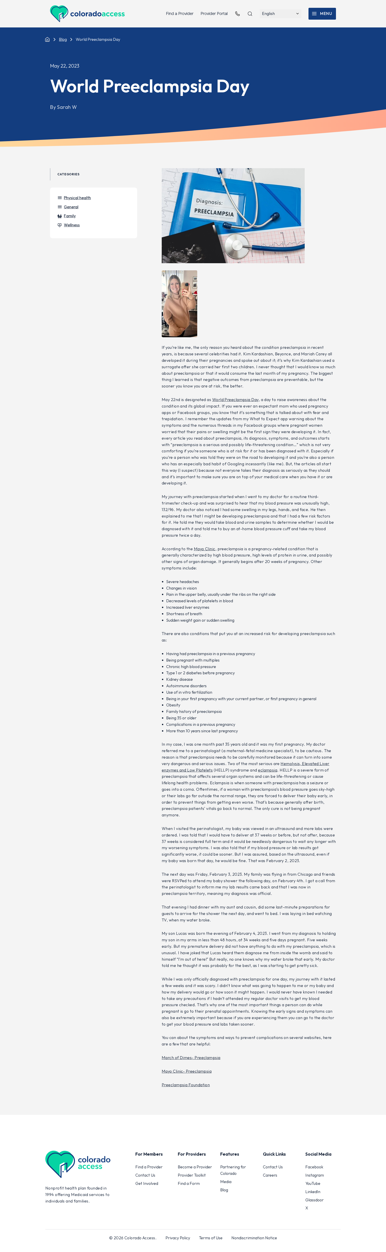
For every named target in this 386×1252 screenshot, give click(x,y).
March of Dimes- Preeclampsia (191, 1057)
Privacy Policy (178, 1237)
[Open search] (250, 14)
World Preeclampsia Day (235, 399)
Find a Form (189, 1183)
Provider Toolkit (192, 1175)
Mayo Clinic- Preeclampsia (187, 1071)
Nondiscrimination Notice (254, 1237)
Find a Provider (179, 13)
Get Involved (146, 1183)
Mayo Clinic (204, 548)
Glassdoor (314, 1199)
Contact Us (145, 1175)
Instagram (314, 1175)
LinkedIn (312, 1191)
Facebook (314, 1166)
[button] (322, 14)
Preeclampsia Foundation (186, 1084)
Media (225, 1181)
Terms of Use (210, 1237)
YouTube (312, 1183)
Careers (270, 1175)
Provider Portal (214, 13)
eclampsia (267, 770)
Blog (63, 39)
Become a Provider (195, 1166)
